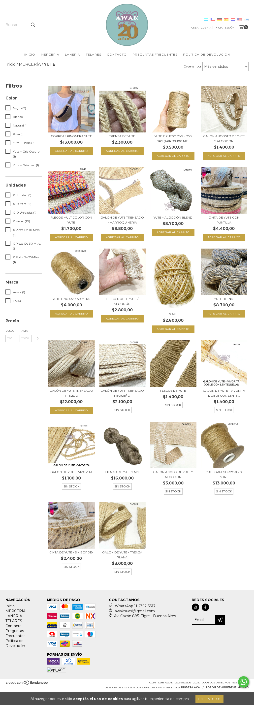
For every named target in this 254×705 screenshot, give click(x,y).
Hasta (24, 330)
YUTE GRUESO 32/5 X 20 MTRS (224, 474)
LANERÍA (72, 54)
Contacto (117, 54)
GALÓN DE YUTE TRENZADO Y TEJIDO (71, 393)
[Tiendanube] (27, 684)
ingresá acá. (191, 687)
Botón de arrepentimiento (227, 687)
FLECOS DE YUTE (173, 390)
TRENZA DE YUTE (122, 136)
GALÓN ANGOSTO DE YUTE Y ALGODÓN (224, 138)
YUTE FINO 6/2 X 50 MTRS (71, 299)
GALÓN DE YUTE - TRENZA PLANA (122, 554)
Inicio (29, 54)
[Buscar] (33, 24)
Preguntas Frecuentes (154, 54)
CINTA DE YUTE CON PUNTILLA (224, 220)
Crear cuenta (201, 27)
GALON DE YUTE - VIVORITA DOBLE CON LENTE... (224, 393)
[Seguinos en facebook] (205, 607)
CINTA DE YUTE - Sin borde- (71, 552)
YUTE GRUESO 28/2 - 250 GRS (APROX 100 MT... (173, 138)
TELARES (93, 54)
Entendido (209, 699)
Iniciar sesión (224, 27)
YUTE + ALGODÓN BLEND (173, 217)
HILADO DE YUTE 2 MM (122, 472)
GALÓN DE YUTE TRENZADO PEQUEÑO (122, 393)
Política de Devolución (206, 54)
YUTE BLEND (223, 299)
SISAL (173, 314)
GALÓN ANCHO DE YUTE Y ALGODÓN (173, 474)
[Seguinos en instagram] (195, 607)
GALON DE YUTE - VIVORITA (71, 472)
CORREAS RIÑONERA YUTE (71, 136)
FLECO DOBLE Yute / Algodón (122, 301)
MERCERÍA (50, 54)
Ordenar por (192, 66)
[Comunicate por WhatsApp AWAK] (243, 682)
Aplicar (37, 338)
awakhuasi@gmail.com (135, 611)
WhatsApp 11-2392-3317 (135, 606)
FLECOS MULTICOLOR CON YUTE (71, 220)
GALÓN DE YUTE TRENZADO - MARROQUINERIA (122, 220)
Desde (9, 330)
